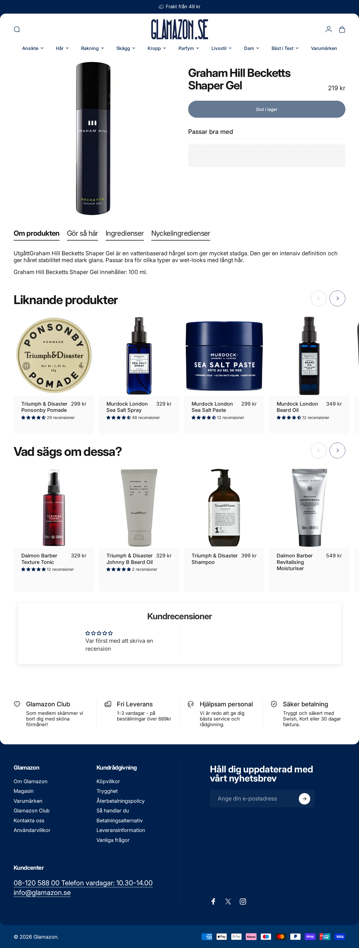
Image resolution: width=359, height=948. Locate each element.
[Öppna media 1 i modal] (92, 138)
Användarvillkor (32, 830)
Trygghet (107, 791)
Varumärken (28, 801)
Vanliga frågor (113, 840)
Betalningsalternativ (119, 820)
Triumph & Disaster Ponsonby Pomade (44, 407)
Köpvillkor (108, 781)
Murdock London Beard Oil (297, 407)
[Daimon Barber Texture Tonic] (54, 507)
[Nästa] (337, 298)
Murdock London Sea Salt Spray (127, 407)
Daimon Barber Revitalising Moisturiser (295, 562)
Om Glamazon (30, 781)
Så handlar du (112, 811)
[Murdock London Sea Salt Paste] (224, 356)
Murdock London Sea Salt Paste (212, 407)
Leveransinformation (120, 830)
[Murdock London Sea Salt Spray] (139, 356)
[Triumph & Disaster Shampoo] (224, 507)
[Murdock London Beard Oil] (309, 356)
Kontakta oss (29, 820)
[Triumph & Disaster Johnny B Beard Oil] (139, 507)
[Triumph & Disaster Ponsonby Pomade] (54, 356)
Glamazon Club (32, 811)
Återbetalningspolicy (120, 801)
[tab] (37, 234)
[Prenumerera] (304, 798)
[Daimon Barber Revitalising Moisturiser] (309, 507)
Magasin (23, 791)
